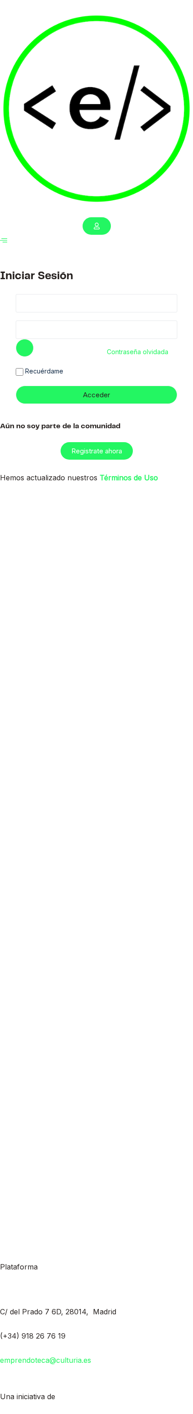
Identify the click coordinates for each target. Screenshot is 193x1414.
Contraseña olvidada (137, 352)
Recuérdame (43, 371)
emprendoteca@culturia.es (45, 1360)
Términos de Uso (129, 477)
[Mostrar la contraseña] (25, 348)
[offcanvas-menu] (3, 240)
